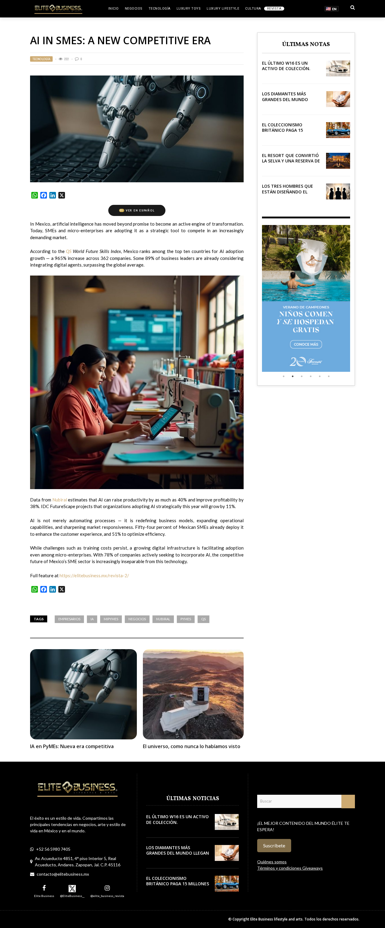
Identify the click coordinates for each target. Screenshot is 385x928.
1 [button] (284, 376)
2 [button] (293, 376)
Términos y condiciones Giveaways (290, 868)
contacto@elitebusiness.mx (63, 874)
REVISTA (274, 9)
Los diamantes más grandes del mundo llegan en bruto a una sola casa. (288, 102)
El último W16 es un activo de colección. (286, 65)
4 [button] (311, 376)
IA (92, 619)
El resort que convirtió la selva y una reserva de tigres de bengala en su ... (291, 164)
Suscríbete (274, 845)
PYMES (185, 619)
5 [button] (320, 376)
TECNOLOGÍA (160, 9)
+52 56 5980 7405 (53, 849)
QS (203, 619)
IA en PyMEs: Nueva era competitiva (72, 746)
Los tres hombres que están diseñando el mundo (287, 191)
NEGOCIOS (134, 9)
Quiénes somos (272, 861)
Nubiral (163, 619)
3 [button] (302, 376)
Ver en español (137, 210)
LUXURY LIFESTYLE (223, 9)
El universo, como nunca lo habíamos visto (191, 746)
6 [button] (329, 376)
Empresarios (69, 619)
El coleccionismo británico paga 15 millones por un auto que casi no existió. (287, 133)
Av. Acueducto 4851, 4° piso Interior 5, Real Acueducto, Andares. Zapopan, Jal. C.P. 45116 (77, 861)
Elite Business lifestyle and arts (276, 919)
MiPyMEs (111, 619)
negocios (137, 619)
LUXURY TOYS (189, 9)
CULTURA (253, 9)
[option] (306, 298)
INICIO (113, 9)
